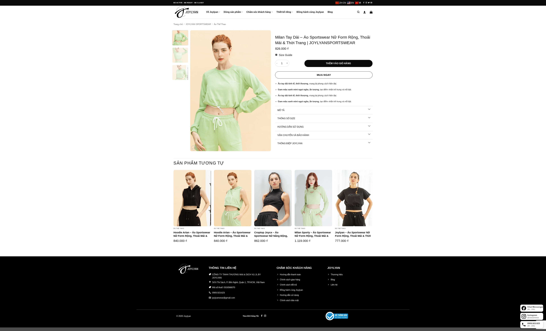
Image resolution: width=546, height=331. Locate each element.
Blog (330, 12)
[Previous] (195, 91)
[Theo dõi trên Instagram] (366, 3)
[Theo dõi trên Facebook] (364, 3)
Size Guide (285, 55)
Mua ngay (324, 75)
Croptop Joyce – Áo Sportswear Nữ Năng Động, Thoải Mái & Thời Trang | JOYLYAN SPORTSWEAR (271, 237)
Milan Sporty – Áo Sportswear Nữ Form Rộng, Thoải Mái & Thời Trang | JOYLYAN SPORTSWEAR (313, 237)
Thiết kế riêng (283, 12)
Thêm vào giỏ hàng (338, 63)
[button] (358, 12)
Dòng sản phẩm (232, 12)
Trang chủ (178, 24)
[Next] (265, 91)
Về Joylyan (212, 12)
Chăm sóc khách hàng (258, 12)
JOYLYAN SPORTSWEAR (198, 24)
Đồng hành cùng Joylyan (310, 12)
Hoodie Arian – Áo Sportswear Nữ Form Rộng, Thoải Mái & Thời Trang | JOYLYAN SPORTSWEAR (191, 237)
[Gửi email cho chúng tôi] (371, 3)
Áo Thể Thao (220, 24)
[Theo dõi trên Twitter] (369, 3)
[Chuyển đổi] (369, 109)
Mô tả (281, 110)
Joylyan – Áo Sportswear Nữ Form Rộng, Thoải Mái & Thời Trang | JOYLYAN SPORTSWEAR (353, 237)
